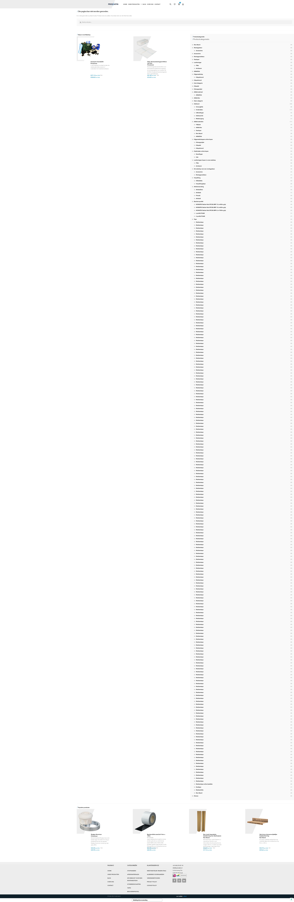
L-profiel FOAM (200, 213)
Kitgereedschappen (134, 884)
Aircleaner (199, 68)
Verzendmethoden (153, 878)
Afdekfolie (197, 71)
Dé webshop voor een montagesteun (204, 169)
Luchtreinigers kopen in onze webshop (205, 160)
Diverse (196, 796)
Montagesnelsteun (199, 56)
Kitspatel (196, 86)
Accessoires (199, 50)
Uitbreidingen (200, 113)
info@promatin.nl (177, 868)
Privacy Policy (152, 882)
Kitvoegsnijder (198, 89)
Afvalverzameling (199, 187)
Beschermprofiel (198, 201)
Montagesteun (198, 48)
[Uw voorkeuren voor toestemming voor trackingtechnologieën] (291, 899)
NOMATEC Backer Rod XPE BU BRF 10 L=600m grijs (211, 207)
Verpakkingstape (200, 184)
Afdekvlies (197, 98)
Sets (197, 157)
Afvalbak (198, 192)
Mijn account (184, 2)
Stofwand (196, 104)
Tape (195, 219)
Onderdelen (199, 110)
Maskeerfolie (199, 790)
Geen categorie (198, 101)
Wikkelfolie (199, 181)
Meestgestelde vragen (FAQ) (156, 871)
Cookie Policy (152, 885)
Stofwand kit (199, 116)
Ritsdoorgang (200, 119)
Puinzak (198, 195)
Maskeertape (199, 222)
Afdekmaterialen (198, 121)
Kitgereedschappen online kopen (203, 139)
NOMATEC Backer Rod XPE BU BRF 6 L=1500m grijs (211, 210)
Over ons (150, 4)
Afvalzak (198, 198)
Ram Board (197, 45)
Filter (197, 65)
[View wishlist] (176, 4)
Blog (144, 4)
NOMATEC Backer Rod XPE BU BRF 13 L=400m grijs (211, 204)
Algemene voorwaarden (155, 874)
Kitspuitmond (200, 77)
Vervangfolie (199, 107)
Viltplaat (198, 124)
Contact (157, 4)
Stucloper (196, 59)
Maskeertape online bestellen (204, 784)
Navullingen (199, 154)
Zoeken (172, 4)
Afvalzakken (199, 189)
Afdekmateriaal (198, 92)
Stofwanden (131, 871)
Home (125, 4)
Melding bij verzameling (140, 900)
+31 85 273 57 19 (178, 865)
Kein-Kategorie (198, 83)
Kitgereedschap (198, 74)
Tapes (129, 888)
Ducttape (198, 787)
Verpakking (197, 178)
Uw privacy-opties (155, 900)
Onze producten (134, 4)
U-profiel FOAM (200, 216)
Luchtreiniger (197, 62)
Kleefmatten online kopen (201, 151)
